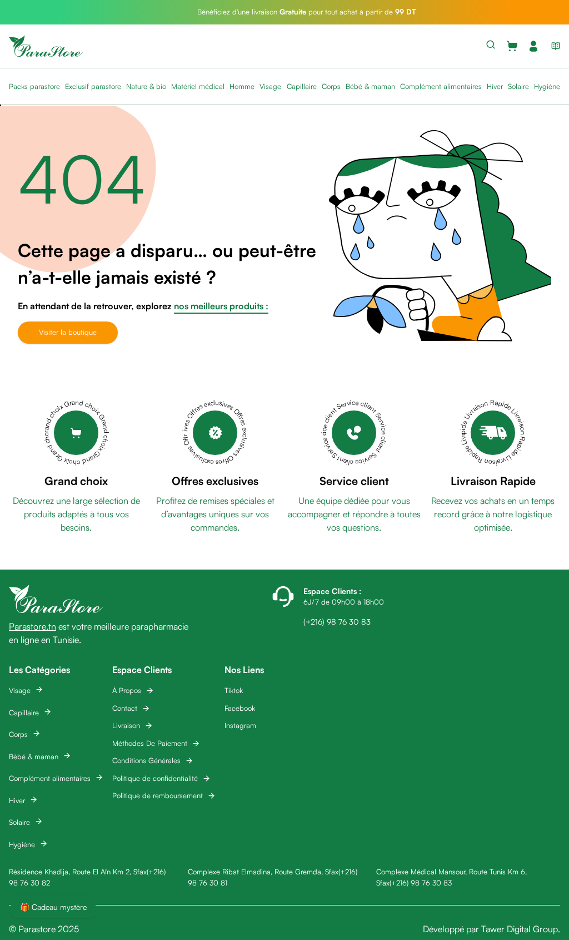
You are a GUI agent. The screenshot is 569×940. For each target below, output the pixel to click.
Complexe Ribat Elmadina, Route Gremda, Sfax (263, 871)
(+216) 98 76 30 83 (421, 882)
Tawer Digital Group (519, 928)
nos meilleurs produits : (221, 305)
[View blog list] (553, 46)
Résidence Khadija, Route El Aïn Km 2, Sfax (78, 871)
